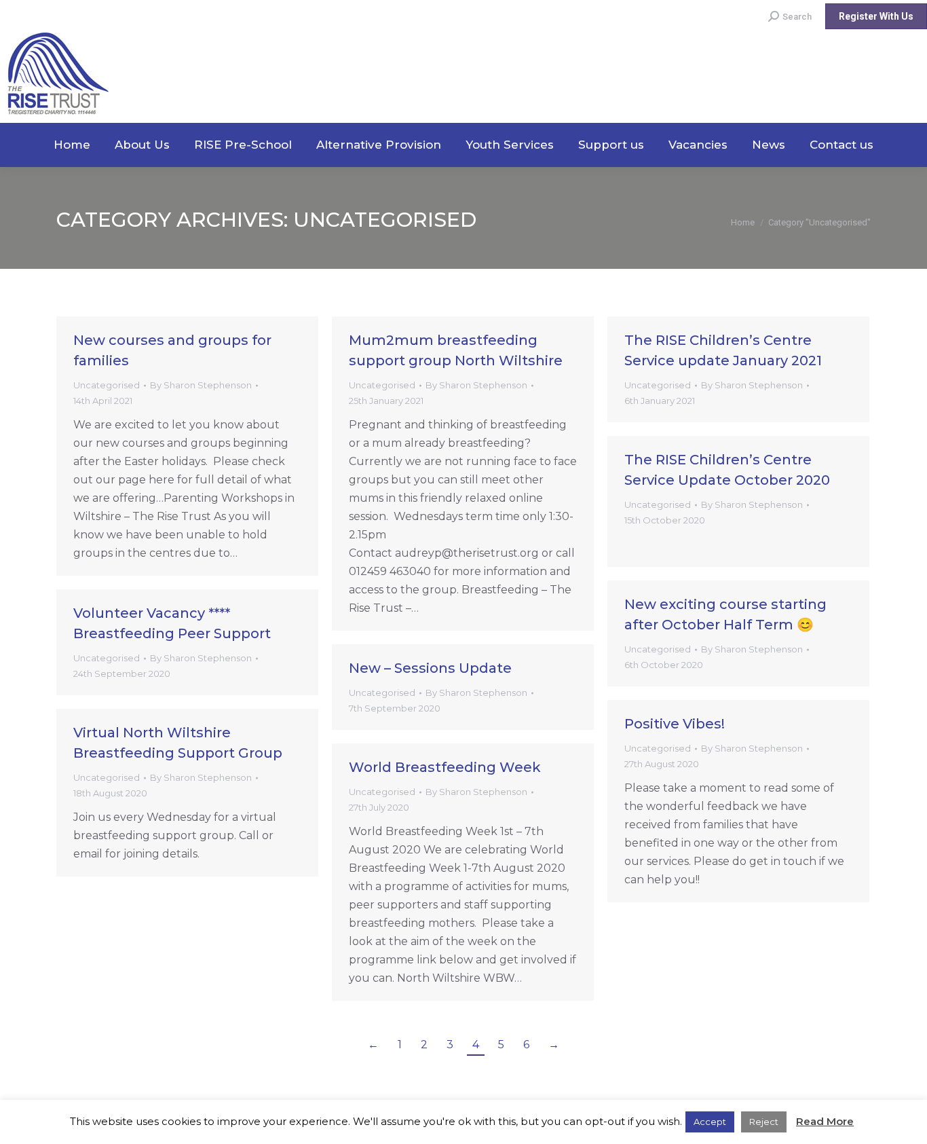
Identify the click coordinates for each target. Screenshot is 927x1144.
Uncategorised (106, 385)
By (201, 385)
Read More (825, 1121)
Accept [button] (710, 1121)
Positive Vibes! (674, 724)
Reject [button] (763, 1121)
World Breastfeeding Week (445, 767)
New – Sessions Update (430, 668)
